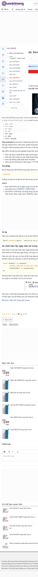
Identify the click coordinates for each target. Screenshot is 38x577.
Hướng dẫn (24, 561)
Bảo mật (17, 561)
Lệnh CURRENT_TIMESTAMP (17, 57)
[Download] (3, 85)
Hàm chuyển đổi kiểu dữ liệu (17, 91)
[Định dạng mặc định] (17, 452)
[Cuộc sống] (3, 98)
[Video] (3, 92)
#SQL (5, 324)
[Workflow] (3, 67)
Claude (30, 9)
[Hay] (8, 314)
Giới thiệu (4, 561)
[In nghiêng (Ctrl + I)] (12, 452)
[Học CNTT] (3, 79)
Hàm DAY (12, 74)
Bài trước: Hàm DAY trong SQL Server (16, 300)
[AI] (3, 49)
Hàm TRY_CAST (14, 102)
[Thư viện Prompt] (3, 55)
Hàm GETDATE (14, 78)
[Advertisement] (14, 122)
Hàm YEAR (13, 87)
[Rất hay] (10, 314)
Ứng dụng (31, 561)
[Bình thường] (6, 314)
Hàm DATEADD (14, 65)
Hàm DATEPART (14, 71)
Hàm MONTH (13, 84)
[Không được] (3, 314)
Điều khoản (11, 561)
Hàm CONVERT (14, 99)
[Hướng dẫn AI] (3, 61)
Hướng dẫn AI (20, 9)
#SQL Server (14, 324)
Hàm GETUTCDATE (15, 81)
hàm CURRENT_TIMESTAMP (24, 189)
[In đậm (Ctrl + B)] (9, 452)
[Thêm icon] (4, 452)
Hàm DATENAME (14, 68)
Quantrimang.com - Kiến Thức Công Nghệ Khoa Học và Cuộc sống (14, 4)
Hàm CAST (13, 96)
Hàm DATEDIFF (14, 61)
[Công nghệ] (3, 73)
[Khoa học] (3, 104)
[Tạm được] (5, 314)
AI (12, 9)
